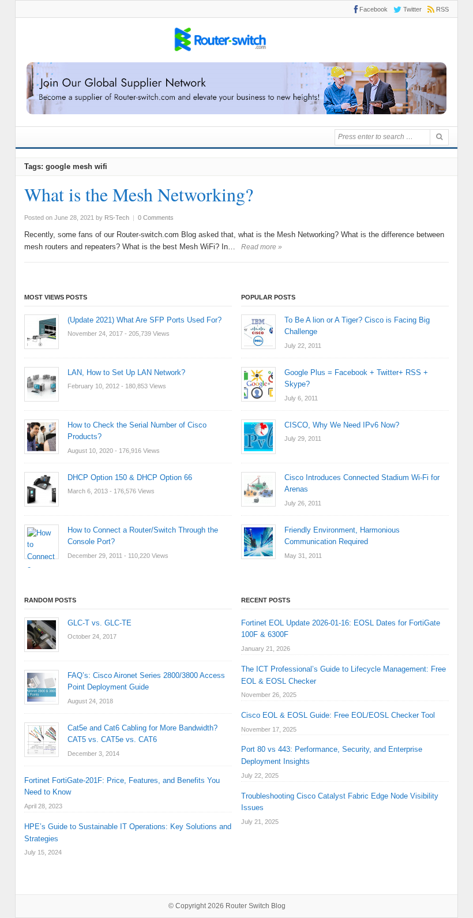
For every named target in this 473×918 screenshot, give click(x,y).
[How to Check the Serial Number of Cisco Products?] (41, 436)
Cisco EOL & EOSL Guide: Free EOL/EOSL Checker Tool (338, 715)
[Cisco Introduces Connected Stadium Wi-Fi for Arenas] (258, 489)
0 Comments (156, 217)
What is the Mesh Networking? (138, 194)
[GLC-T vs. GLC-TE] (41, 634)
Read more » (261, 247)
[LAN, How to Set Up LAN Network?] (41, 384)
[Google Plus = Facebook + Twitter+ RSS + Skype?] (258, 384)
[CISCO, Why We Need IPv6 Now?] (258, 436)
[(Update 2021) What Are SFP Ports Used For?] (41, 331)
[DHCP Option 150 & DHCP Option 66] (41, 489)
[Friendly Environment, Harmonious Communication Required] (258, 541)
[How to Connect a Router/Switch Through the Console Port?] (41, 541)
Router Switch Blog (256, 906)
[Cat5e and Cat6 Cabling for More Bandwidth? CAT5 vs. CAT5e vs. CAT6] (41, 739)
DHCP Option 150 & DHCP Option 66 (129, 477)
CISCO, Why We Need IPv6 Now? (341, 425)
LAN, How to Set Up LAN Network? (126, 372)
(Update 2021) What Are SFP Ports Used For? (144, 320)
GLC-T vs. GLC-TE (99, 623)
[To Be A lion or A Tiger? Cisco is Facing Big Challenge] (258, 331)
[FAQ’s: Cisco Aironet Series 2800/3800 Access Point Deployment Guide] (41, 687)
